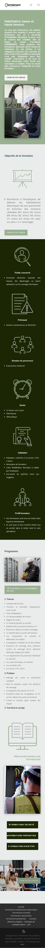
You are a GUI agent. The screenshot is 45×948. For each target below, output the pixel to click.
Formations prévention (16, 918)
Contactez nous (16, 77)
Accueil (21, 907)
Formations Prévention (22, 835)
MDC (22, 944)
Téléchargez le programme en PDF (22, 589)
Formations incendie (21, 912)
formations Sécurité (22, 825)
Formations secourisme (21, 915)
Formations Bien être (22, 846)
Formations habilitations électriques (21, 909)
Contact (32, 918)
